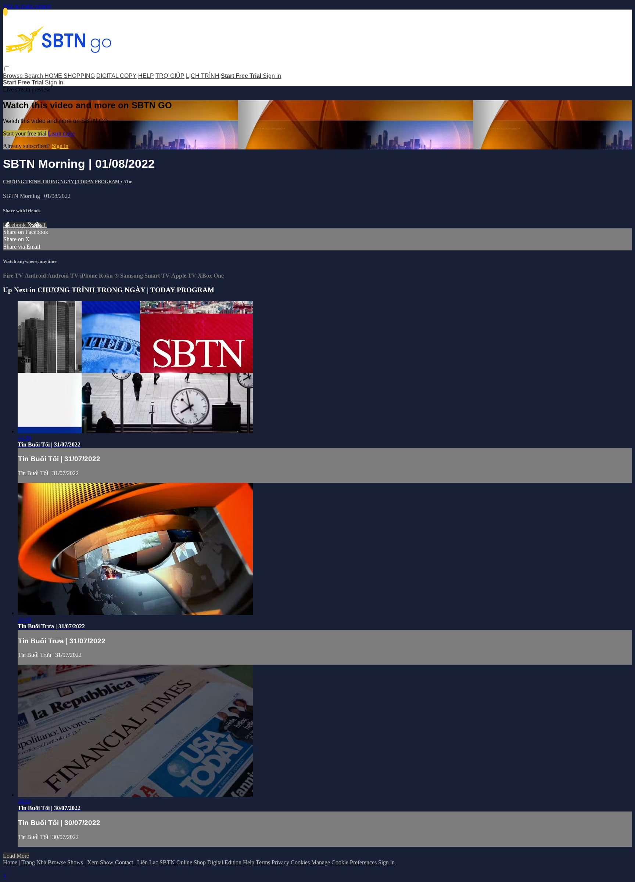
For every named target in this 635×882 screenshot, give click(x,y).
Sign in (272, 76)
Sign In (54, 82)
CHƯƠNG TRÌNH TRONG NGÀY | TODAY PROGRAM (62, 181)
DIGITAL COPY (116, 76)
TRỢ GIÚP (169, 76)
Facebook (15, 225)
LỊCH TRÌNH (202, 76)
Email (40, 225)
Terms (264, 862)
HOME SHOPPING (69, 76)
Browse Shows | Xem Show (81, 862)
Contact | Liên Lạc (136, 862)
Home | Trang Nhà (24, 862)
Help (249, 862)
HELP (146, 76)
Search (34, 76)
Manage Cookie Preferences (344, 862)
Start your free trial (25, 133)
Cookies (301, 862)
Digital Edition (224, 862)
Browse (13, 76)
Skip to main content (27, 6)
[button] (6, 68)
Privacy (281, 862)
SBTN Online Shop (182, 862)
